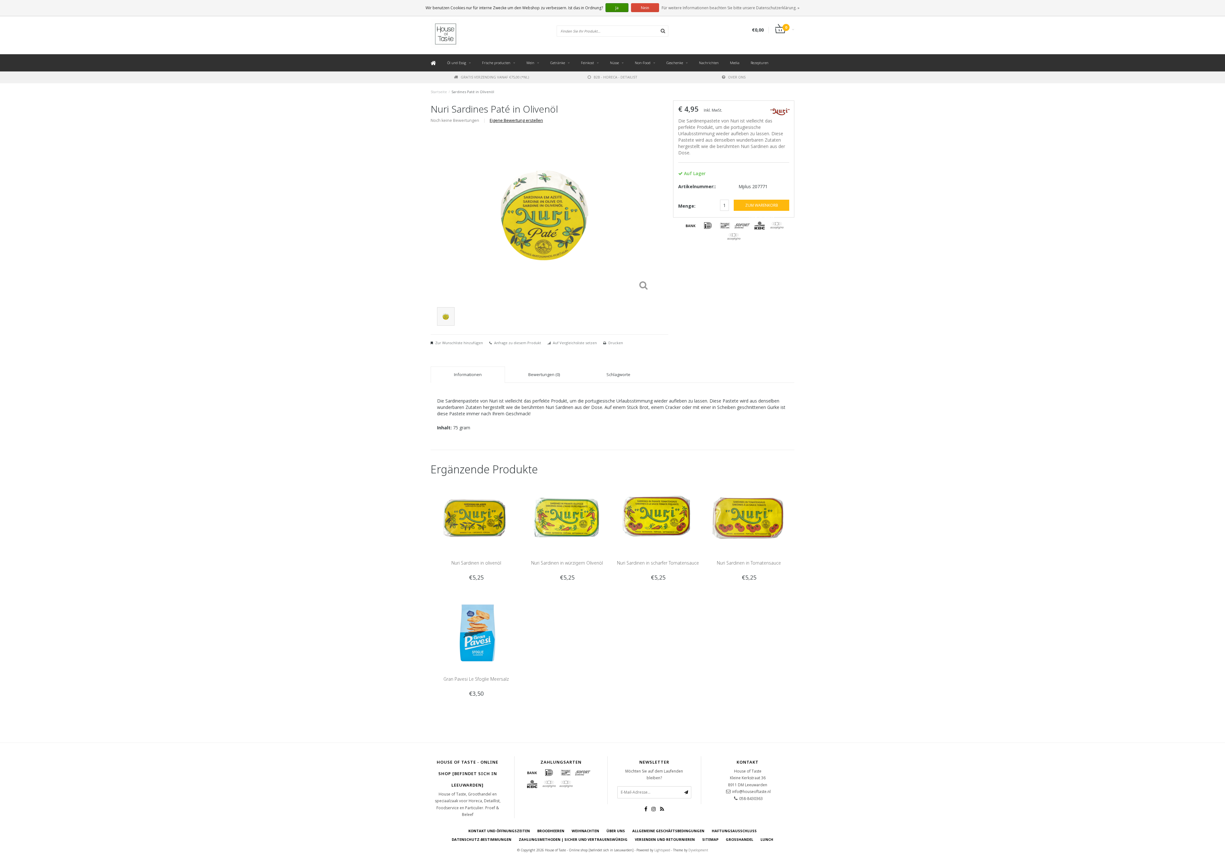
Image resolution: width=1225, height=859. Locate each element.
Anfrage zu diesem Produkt (517, 342)
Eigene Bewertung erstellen (516, 120)
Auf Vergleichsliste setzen (575, 342)
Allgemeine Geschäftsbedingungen (668, 830)
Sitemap (710, 839)
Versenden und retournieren (665, 839)
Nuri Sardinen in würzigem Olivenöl (567, 563)
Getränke (557, 62)
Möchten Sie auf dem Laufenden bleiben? (654, 774)
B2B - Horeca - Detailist (615, 77)
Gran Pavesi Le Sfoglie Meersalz (476, 679)
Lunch (767, 839)
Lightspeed (662, 850)
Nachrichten (709, 62)
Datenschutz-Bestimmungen (481, 839)
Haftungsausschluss (734, 830)
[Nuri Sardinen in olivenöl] (476, 516)
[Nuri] (780, 111)
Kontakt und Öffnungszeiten (499, 830)
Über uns (615, 830)
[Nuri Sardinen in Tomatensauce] (749, 516)
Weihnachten (585, 830)
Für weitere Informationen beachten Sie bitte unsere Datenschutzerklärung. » (730, 8)
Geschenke (674, 62)
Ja (617, 8)
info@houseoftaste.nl (751, 791)
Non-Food (642, 62)
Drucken (615, 342)
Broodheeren (550, 830)
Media (734, 62)
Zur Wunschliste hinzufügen (459, 342)
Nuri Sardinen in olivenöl (476, 563)
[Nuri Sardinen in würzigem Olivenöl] (567, 516)
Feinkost (587, 62)
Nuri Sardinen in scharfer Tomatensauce (658, 563)
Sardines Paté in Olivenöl (472, 91)
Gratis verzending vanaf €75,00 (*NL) (495, 77)
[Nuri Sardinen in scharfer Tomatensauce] (658, 516)
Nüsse (614, 62)
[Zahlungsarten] (691, 225)
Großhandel (739, 839)
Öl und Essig (456, 62)
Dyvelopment (698, 850)
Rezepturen (759, 62)
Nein (645, 8)
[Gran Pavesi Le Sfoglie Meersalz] (476, 632)
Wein (530, 62)
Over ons (737, 77)
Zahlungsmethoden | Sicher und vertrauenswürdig (573, 839)
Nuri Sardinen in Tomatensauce (749, 563)
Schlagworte (618, 374)
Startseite (439, 91)
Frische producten (496, 62)
